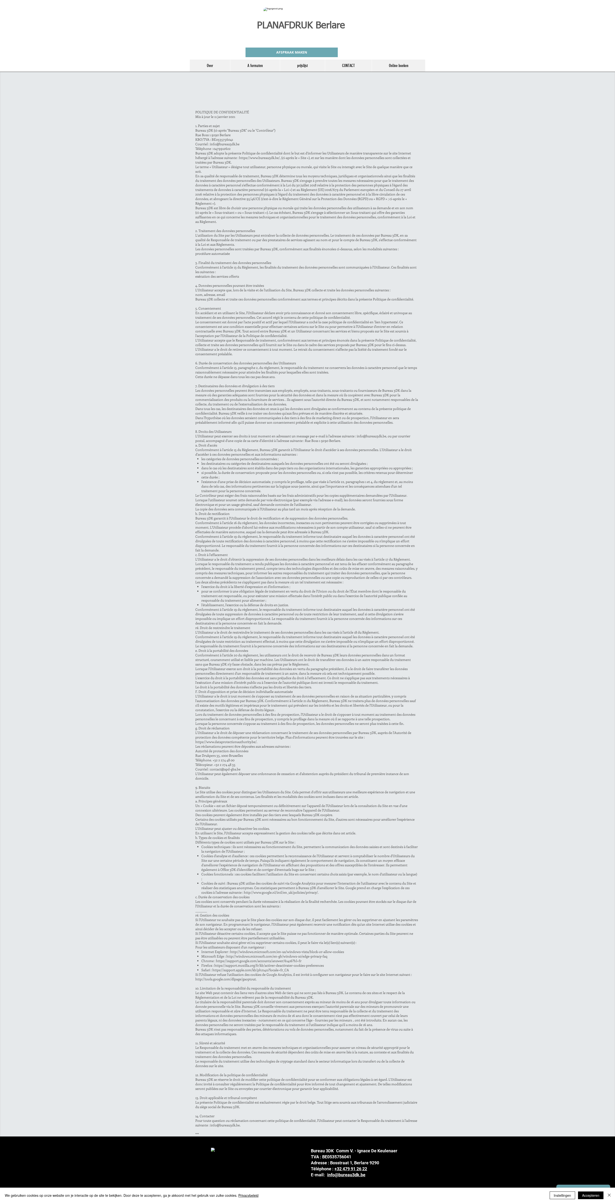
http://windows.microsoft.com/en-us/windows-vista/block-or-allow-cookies (287, 951)
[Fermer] (609, 1195)
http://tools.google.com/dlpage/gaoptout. (226, 979)
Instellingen (562, 1195)
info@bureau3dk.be (225, 144)
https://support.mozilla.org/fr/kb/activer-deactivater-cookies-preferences (269, 965)
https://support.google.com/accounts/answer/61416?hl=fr (258, 961)
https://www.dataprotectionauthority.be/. (226, 741)
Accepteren (590, 1195)
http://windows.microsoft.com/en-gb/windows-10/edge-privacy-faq (276, 956)
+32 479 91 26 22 (350, 1168)
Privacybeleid (248, 1195)
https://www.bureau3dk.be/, (260, 157)
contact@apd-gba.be (225, 769)
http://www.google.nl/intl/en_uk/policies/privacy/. (281, 892)
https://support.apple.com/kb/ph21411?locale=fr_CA (250, 970)
